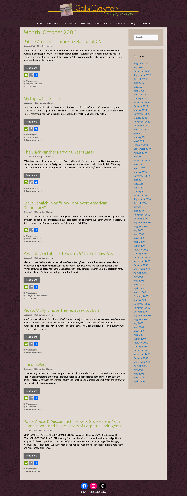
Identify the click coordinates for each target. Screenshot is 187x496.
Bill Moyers (31, 407)
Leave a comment (34, 140)
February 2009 (141, 249)
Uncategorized (33, 81)
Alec (28, 296)
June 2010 (139, 211)
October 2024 (141, 106)
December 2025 (142, 71)
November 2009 (142, 214)
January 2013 (140, 172)
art (27, 84)
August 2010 (140, 203)
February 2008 (141, 296)
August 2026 (140, 63)
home (39, 23)
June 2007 (139, 327)
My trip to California (42, 98)
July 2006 (138, 369)
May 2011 (138, 183)
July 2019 (138, 156)
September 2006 (142, 362)
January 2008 (140, 300)
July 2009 (138, 230)
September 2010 (142, 199)
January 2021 (140, 137)
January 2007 (140, 346)
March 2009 (140, 245)
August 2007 (140, 319)
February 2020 (141, 145)
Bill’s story (85, 23)
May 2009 (139, 238)
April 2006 (139, 381)
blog (133, 23)
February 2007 (141, 342)
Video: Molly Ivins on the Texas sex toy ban (61, 310)
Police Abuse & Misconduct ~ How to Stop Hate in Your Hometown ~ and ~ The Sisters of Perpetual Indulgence (73, 423)
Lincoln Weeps (36, 364)
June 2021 (139, 133)
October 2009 (141, 218)
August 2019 (140, 152)
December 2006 (142, 350)
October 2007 (141, 311)
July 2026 (138, 67)
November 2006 (142, 354)
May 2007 (139, 331)
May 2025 (139, 87)
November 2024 (142, 102)
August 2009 (140, 226)
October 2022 (141, 125)
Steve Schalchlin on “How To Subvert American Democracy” (65, 205)
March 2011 (139, 187)
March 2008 (140, 292)
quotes (119, 23)
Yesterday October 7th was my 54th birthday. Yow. (69, 253)
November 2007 (142, 307)
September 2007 (142, 315)
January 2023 (140, 118)
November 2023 (142, 114)
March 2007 (140, 338)
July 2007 (138, 323)
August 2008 (140, 273)
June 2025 (139, 83)
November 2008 (142, 261)
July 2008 (138, 276)
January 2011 (140, 191)
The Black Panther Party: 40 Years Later (59, 152)
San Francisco (36, 84)
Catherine (35, 296)
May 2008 (139, 284)
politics (44, 296)
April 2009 (139, 242)
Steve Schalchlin (33, 239)
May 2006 (139, 377)
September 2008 (142, 269)
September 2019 (142, 149)
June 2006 (139, 373)
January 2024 (140, 110)
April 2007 (139, 335)
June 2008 (139, 280)
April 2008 (139, 288)
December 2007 (142, 304)
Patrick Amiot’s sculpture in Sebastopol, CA (62, 41)
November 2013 (142, 160)
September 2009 (142, 222)
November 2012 (142, 176)
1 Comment (31, 298)
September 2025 (142, 75)
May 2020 (139, 141)
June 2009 (139, 234)
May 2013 (138, 164)
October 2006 (141, 358)
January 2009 (140, 253)
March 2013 (140, 168)
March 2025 (140, 94)
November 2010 (142, 195)
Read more (31, 68)
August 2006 (140, 366)
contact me (145, 23)
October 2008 (141, 265)
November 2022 (142, 121)
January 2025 (140, 98)
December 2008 (142, 257)
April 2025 (139, 90)
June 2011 (138, 180)
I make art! (68, 23)
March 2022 (140, 129)
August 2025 (140, 79)
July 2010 (138, 207)
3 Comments (32, 86)
